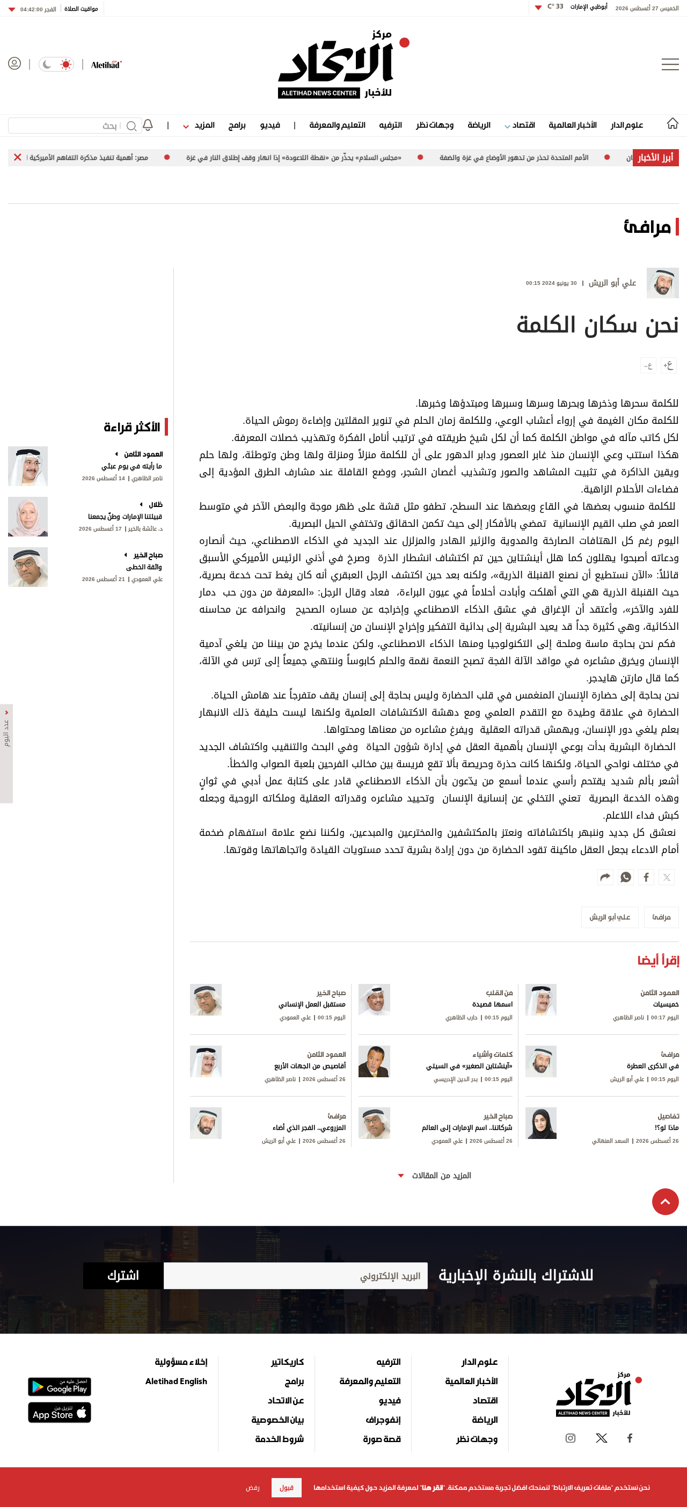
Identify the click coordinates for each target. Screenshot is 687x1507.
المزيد (203, 125)
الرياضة (479, 125)
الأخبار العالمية (572, 125)
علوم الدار (627, 125)
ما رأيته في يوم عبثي (131, 466)
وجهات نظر (435, 125)
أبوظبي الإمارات (577, 7)
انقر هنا (432, 1487)
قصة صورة (381, 1439)
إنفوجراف (383, 1419)
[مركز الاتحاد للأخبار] (344, 64)
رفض (253, 1488)
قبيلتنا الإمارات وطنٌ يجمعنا (125, 516)
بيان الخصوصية (278, 1419)
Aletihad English (176, 1381)
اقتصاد (522, 125)
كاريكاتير (287, 1361)
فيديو (270, 125)
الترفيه (390, 125)
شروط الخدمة (279, 1439)
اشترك (123, 1276)
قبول (287, 1488)
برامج (237, 125)
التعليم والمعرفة (337, 125)
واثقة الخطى (144, 567)
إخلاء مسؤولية (181, 1361)
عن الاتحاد (285, 1400)
